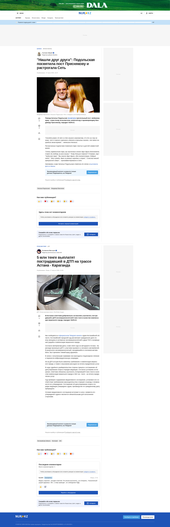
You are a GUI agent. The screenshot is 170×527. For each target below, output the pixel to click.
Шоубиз (18, 18)
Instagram (92, 234)
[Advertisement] (85, 35)
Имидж (44, 18)
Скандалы (50, 18)
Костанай (55, 441)
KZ (141, 13)
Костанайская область (44, 441)
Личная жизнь (36, 18)
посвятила (72, 118)
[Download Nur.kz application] (85, 5)
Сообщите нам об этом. (72, 180)
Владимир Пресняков (57, 188)
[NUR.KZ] (85, 13)
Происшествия (59, 18)
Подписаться (92, 172)
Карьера (27, 18)
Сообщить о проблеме (131, 517)
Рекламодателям (148, 517)
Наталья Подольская (44, 188)
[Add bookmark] (39, 138)
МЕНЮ (21, 13)
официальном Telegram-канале (70, 335)
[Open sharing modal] (39, 132)
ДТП (49, 246)
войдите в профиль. (90, 217)
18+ (60, 441)
